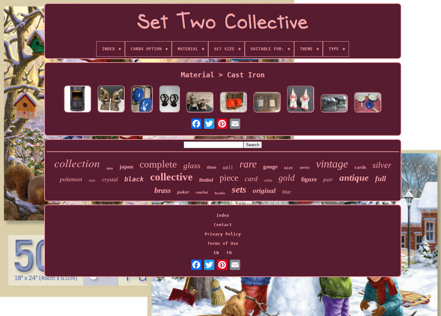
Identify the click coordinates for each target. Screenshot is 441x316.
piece (229, 178)
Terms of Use (222, 243)
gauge (270, 166)
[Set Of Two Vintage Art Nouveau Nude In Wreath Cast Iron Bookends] (169, 99)
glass (191, 165)
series (305, 167)
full (380, 179)
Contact (223, 224)
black (134, 179)
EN (216, 252)
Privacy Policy (223, 234)
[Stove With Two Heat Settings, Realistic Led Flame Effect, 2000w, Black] (77, 99)
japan (126, 167)
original (264, 191)
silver (382, 165)
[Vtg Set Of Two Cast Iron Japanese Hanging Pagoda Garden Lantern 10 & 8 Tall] (199, 102)
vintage (332, 164)
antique (354, 177)
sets (239, 189)
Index (222, 215)
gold (287, 178)
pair (328, 180)
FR (229, 252)
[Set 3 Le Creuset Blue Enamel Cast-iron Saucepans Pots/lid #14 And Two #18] (367, 102)
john (110, 168)
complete (158, 164)
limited (206, 180)
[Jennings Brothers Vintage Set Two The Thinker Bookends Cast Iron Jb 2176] (111, 99)
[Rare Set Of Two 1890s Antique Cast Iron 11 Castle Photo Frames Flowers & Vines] (266, 102)
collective (171, 177)
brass (162, 190)
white (268, 180)
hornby (220, 193)
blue (286, 192)
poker (183, 192)
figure (309, 179)
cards (360, 167)
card (251, 179)
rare (248, 164)
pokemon (71, 179)
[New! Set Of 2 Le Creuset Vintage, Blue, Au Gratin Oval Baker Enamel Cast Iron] (142, 99)
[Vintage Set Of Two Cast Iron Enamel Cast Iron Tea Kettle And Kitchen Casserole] (233, 102)
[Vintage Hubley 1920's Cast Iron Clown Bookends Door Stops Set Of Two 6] (300, 99)
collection (77, 162)
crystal (110, 179)
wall (228, 167)
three (211, 167)
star (92, 180)
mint (288, 168)
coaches (202, 192)
